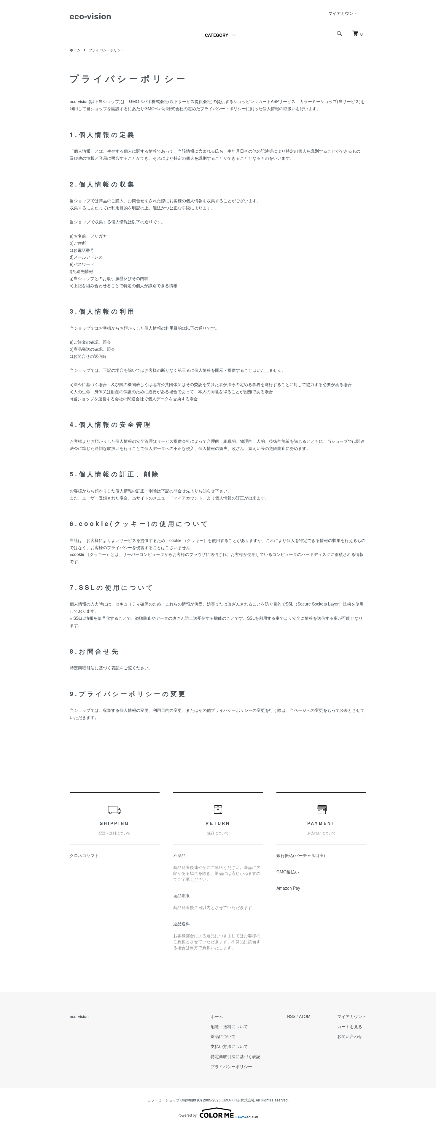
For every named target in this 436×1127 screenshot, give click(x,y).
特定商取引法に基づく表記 (235, 1056)
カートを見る (349, 1026)
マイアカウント (342, 13)
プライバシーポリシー (231, 1066)
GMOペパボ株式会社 (148, 101)
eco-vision (90, 16)
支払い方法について (229, 1046)
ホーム (75, 49)
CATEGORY (216, 35)
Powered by (187, 1114)
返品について (223, 1036)
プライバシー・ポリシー (223, 108)
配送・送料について (229, 1026)
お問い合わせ (349, 1036)
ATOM (305, 1016)
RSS (291, 1016)
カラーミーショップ (318, 101)
